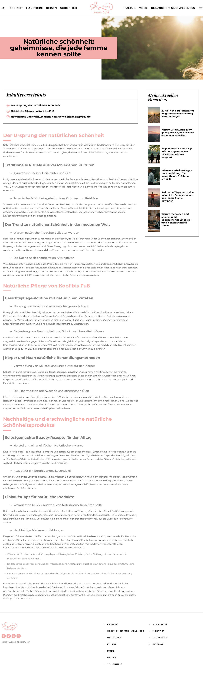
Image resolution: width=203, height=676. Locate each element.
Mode (143, 8)
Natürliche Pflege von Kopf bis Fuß (32, 111)
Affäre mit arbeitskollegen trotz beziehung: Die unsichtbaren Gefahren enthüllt (176, 175)
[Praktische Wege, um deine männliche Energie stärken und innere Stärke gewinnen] (154, 197)
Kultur (130, 8)
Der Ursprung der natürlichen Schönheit (35, 105)
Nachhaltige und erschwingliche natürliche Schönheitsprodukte (51, 116)
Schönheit (69, 8)
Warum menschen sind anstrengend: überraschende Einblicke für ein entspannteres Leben (175, 220)
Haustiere (34, 8)
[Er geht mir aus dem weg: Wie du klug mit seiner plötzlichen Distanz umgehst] (154, 154)
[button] (3, 8)
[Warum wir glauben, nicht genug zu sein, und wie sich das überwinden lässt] (154, 134)
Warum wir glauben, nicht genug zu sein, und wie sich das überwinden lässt (177, 132)
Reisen (51, 8)
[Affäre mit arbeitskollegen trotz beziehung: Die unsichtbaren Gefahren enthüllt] (154, 176)
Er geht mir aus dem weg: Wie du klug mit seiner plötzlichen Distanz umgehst (176, 153)
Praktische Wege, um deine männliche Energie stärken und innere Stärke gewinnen (177, 196)
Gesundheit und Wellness (173, 8)
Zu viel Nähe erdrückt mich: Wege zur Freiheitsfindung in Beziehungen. (177, 113)
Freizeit (16, 8)
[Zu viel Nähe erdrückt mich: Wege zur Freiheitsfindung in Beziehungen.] (154, 115)
